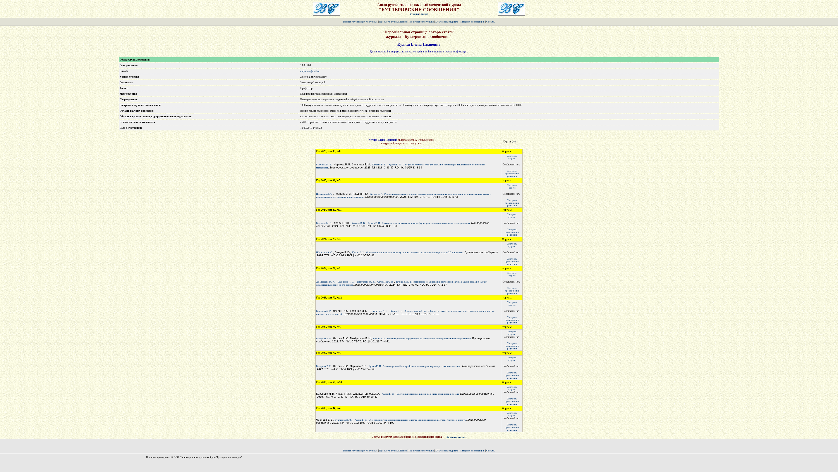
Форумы (490, 21)
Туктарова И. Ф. (343, 419)
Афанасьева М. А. (325, 281)
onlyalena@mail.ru (309, 71)
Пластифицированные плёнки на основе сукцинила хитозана (427, 393)
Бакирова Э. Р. (323, 311)
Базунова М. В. (324, 164)
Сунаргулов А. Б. (379, 311)
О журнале (372, 21)
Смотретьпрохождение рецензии (512, 173)
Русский (414, 13)
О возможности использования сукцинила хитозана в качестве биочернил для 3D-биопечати (414, 252)
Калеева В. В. (379, 164)
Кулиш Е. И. (395, 164)
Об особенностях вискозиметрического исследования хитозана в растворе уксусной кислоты (417, 419)
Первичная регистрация (421, 21)
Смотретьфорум (512, 157)
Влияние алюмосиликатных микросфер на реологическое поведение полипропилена (426, 223)
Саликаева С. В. (385, 281)
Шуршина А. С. (324, 194)
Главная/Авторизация (354, 21)
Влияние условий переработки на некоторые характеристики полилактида (422, 366)
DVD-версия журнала (446, 21)
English (424, 13)
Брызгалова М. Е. (366, 281)
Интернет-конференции (472, 21)
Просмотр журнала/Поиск (393, 21)
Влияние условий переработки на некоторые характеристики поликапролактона (429, 338)
